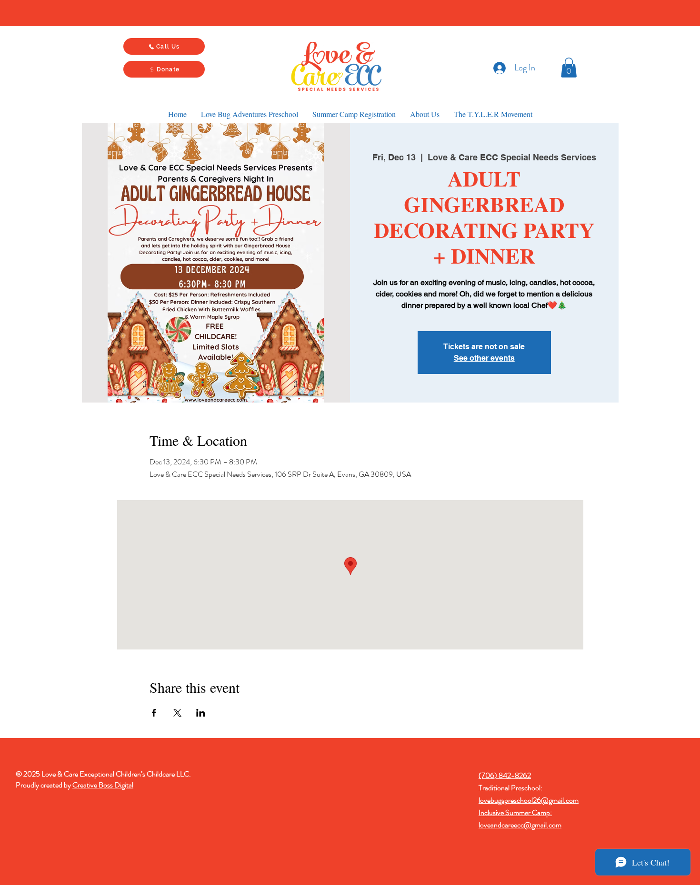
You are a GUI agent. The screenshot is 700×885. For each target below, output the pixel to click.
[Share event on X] (177, 713)
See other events (484, 358)
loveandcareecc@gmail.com (520, 824)
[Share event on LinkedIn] (200, 713)
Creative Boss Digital (102, 784)
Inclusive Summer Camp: (515, 812)
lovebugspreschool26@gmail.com (529, 800)
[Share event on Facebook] (154, 713)
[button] (568, 68)
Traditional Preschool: (510, 787)
